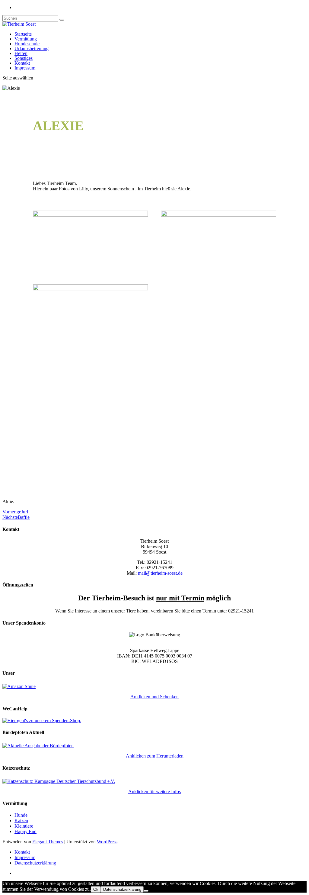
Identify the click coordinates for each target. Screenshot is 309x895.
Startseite (23, 34)
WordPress (107, 841)
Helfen (20, 53)
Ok (95, 889)
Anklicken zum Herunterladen (154, 755)
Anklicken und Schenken (154, 696)
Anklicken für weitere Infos (154, 791)
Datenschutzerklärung (35, 862)
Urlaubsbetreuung (31, 48)
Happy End (25, 831)
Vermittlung (25, 38)
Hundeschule (27, 43)
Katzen (21, 820)
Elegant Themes (47, 841)
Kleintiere (23, 826)
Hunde (20, 815)
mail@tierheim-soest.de (160, 573)
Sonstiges (23, 58)
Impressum (24, 67)
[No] (146, 891)
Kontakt (22, 63)
